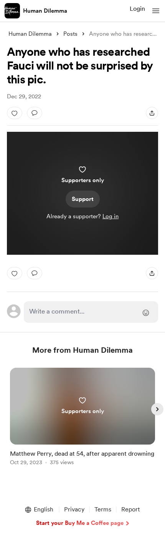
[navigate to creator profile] (12, 10)
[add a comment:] (34, 113)
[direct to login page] (91, 312)
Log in (110, 216)
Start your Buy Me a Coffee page (80, 522)
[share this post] (152, 113)
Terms (102, 509)
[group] (82, 421)
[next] (157, 409)
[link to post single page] (82, 418)
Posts (70, 33)
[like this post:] (14, 113)
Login (137, 8)
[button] (155, 10)
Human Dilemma (45, 10)
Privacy (74, 509)
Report (130, 509)
